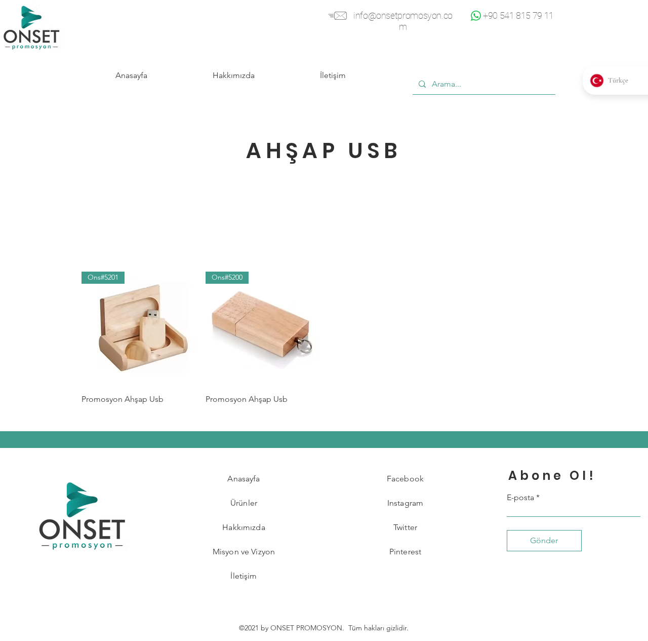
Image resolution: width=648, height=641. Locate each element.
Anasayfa (243, 478)
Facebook (405, 478)
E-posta (520, 498)
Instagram (405, 503)
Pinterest (405, 551)
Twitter (405, 527)
